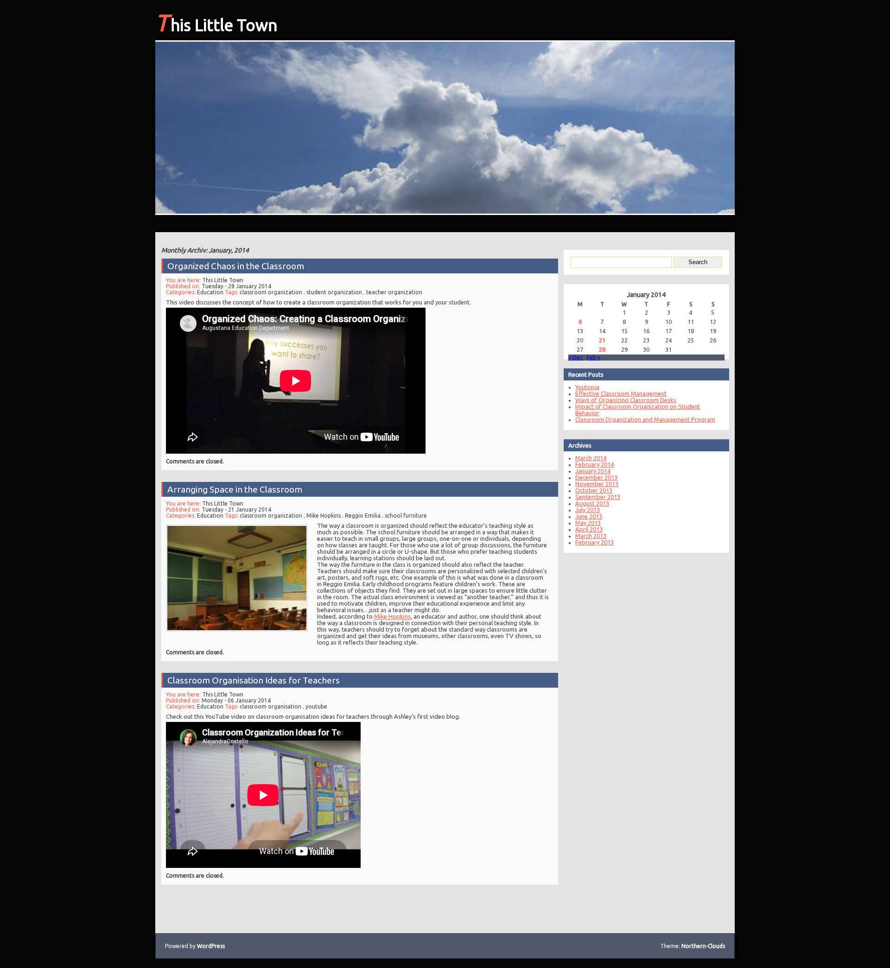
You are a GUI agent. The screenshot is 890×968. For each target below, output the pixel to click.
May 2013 (588, 522)
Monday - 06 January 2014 (236, 700)
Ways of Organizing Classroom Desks (625, 400)
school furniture (406, 515)
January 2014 (592, 471)
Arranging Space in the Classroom (234, 489)
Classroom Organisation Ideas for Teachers (253, 680)
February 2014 (594, 464)
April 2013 (589, 529)
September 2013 (597, 496)
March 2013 (590, 535)
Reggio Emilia (363, 515)
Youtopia (587, 387)
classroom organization (271, 292)
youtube (316, 706)
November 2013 (596, 484)
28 (602, 349)
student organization (334, 292)
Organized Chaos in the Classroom (235, 266)
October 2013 (593, 490)
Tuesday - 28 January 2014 (236, 286)
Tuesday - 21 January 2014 (236, 509)
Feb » (593, 357)
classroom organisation (270, 706)
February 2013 (594, 542)
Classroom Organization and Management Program (645, 419)
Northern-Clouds (703, 946)
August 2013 (592, 503)
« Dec (575, 357)
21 (602, 340)
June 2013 (588, 516)
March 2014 (590, 458)
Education (210, 292)
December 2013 (596, 477)
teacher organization (394, 292)
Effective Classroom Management (621, 393)
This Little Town (216, 22)
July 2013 (587, 509)
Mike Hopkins (323, 515)
